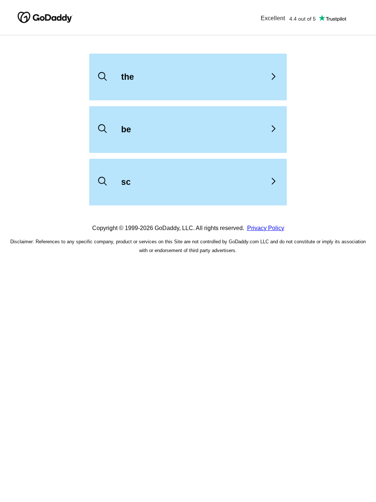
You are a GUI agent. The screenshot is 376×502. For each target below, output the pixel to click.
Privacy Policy (265, 228)
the (127, 77)
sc (126, 182)
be (126, 129)
